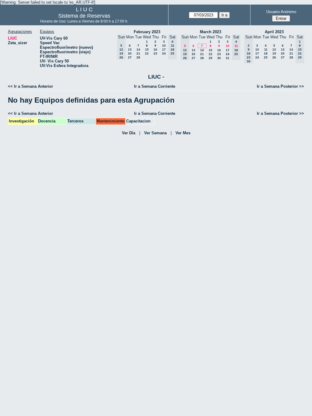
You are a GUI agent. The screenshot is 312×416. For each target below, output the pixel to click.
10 (164, 45)
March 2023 (210, 32)
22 (147, 53)
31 (227, 58)
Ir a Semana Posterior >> (280, 86)
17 (164, 49)
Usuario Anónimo (281, 11)
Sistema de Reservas (84, 16)
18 (266, 53)
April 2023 (274, 32)
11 (266, 49)
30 (219, 58)
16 (155, 49)
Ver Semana (155, 133)
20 (130, 53)
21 (138, 53)
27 (130, 57)
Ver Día (128, 133)
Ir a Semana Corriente (154, 86)
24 (164, 53)
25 (266, 57)
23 (155, 53)
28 (138, 57)
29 (210, 58)
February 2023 (147, 32)
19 (274, 53)
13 (130, 49)
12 (274, 49)
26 (274, 57)
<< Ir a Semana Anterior (30, 86)
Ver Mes (183, 133)
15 (147, 49)
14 (138, 49)
